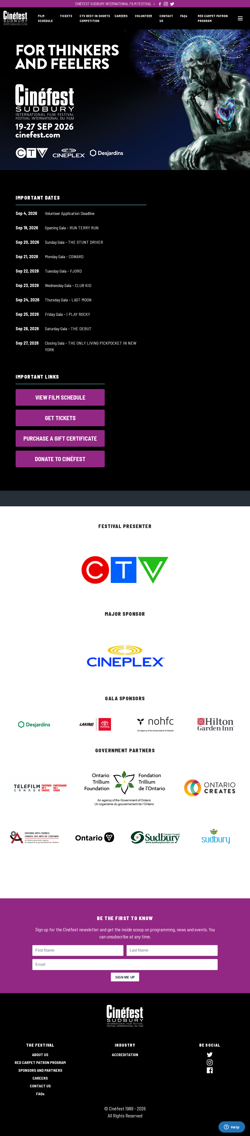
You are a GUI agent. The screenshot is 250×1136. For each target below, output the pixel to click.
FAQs (183, 16)
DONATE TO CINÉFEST (60, 458)
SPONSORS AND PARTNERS (40, 1070)
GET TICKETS (60, 417)
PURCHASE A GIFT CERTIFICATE (60, 438)
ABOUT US (40, 1054)
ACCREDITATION (125, 1054)
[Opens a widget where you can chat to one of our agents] (231, 1127)
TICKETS (66, 16)
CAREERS (121, 16)
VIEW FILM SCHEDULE (60, 397)
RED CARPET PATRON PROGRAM (40, 1062)
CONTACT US (40, 1085)
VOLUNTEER (143, 16)
